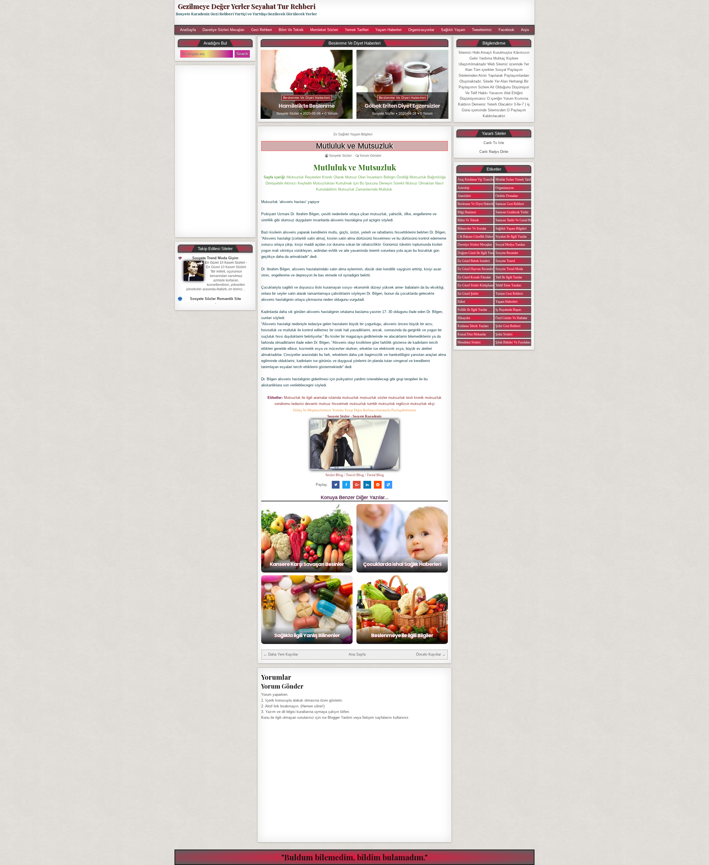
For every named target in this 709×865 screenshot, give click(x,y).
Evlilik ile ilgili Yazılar (472, 310)
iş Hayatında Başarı (508, 310)
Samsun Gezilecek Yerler (511, 212)
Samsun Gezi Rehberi (509, 204)
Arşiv (525, 30)
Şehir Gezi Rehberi (507, 326)
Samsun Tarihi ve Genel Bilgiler (516, 220)
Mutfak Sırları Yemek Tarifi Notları (518, 179)
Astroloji (463, 188)
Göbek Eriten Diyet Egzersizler (402, 106)
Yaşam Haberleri (388, 30)
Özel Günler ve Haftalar (511, 318)
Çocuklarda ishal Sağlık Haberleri (402, 564)
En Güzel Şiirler (468, 294)
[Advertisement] (428, 12)
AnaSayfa (188, 30)
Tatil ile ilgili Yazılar (508, 277)
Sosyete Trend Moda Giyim (215, 258)
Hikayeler (464, 318)
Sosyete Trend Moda (509, 269)
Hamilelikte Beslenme (307, 106)
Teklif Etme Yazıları (508, 285)
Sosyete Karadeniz (367, 416)
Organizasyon (504, 188)
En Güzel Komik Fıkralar (474, 277)
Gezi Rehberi (261, 30)
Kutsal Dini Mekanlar (472, 334)
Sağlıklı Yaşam (453, 30)
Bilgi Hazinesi (467, 212)
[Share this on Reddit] (378, 485)
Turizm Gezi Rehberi (509, 294)
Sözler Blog (334, 475)
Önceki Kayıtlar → (431, 654)
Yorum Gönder (370, 156)
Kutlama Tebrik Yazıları (473, 326)
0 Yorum (331, 113)
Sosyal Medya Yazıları (510, 245)
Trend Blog (375, 475)
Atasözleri (464, 196)
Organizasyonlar (421, 30)
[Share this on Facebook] (346, 485)
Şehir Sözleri (503, 334)
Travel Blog (355, 475)
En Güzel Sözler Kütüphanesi (477, 285)
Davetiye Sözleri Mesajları (223, 30)
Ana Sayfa (357, 654)
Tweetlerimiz (482, 30)
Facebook (506, 30)
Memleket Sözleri (324, 30)
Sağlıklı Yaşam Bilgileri (355, 134)
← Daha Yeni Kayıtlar (280, 654)
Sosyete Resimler (506, 253)
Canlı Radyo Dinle (493, 152)
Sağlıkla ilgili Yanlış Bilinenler (307, 635)
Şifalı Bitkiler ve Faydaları (512, 342)
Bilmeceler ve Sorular (472, 228)
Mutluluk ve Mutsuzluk (354, 146)
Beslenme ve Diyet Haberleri (306, 98)
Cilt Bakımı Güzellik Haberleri (477, 236)
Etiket (461, 302)
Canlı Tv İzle (494, 143)
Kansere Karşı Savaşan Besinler (307, 564)
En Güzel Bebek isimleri (474, 261)
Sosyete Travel (505, 261)
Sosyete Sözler (287, 113)
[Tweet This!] (336, 485)
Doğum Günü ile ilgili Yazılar (477, 253)
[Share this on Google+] (357, 485)
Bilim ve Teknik (291, 30)
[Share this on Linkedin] (367, 485)
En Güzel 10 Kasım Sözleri (225, 263)
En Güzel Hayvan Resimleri (476, 269)
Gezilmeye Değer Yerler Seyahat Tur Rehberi (246, 6)
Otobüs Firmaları (506, 196)
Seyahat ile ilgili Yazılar (511, 236)
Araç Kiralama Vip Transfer (476, 179)
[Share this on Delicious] (388, 485)
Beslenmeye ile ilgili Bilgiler (402, 635)
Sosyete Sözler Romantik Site (215, 299)
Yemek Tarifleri (357, 30)
